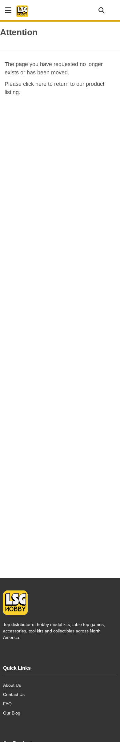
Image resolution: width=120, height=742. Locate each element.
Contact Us (14, 694)
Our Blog (11, 713)
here (40, 84)
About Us (12, 685)
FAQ (7, 703)
